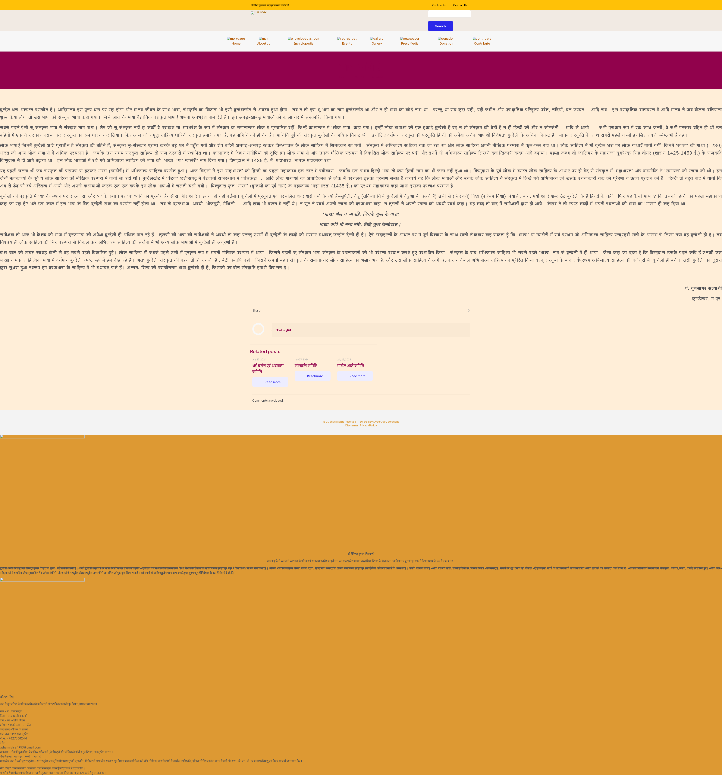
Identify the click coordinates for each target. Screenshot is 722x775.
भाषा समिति (377, 77)
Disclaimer (351, 425)
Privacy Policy (368, 425)
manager (283, 329)
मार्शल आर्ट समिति (350, 365)
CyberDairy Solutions (386, 421)
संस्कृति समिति (306, 365)
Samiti (359, 77)
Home (343, 77)
